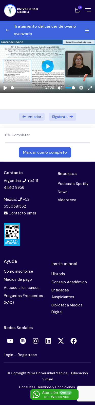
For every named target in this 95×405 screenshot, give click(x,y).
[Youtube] (10, 340)
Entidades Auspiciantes (62, 294)
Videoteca (67, 200)
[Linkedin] (48, 340)
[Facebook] (73, 340)
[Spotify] (22, 340)
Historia (58, 273)
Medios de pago (18, 279)
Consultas (27, 387)
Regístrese (27, 354)
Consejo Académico (69, 282)
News (62, 191)
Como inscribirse (18, 271)
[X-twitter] (60, 340)
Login (9, 354)
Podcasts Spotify (73, 183)
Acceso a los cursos (22, 287)
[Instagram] (35, 340)
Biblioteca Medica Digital (67, 309)
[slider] (27, 87)
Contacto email (22, 213)
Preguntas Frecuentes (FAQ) (23, 299)
